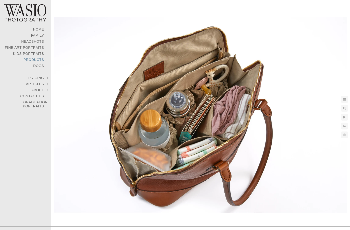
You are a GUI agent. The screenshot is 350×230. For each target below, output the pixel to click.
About (37, 90)
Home (38, 29)
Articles (35, 84)
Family (37, 35)
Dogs (38, 66)
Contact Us (32, 96)
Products (33, 60)
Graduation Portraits (35, 104)
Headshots (32, 41)
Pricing (36, 78)
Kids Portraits (28, 54)
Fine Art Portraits (24, 48)
